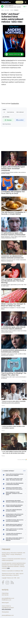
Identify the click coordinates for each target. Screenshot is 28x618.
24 (4, 112)
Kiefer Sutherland (7, 60)
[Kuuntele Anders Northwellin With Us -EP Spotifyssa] (14, 41)
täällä (8, 568)
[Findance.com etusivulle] (6, 2)
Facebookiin (15, 103)
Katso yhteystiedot (6, 609)
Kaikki (24, 470)
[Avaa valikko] (25, 2)
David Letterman (10, 112)
